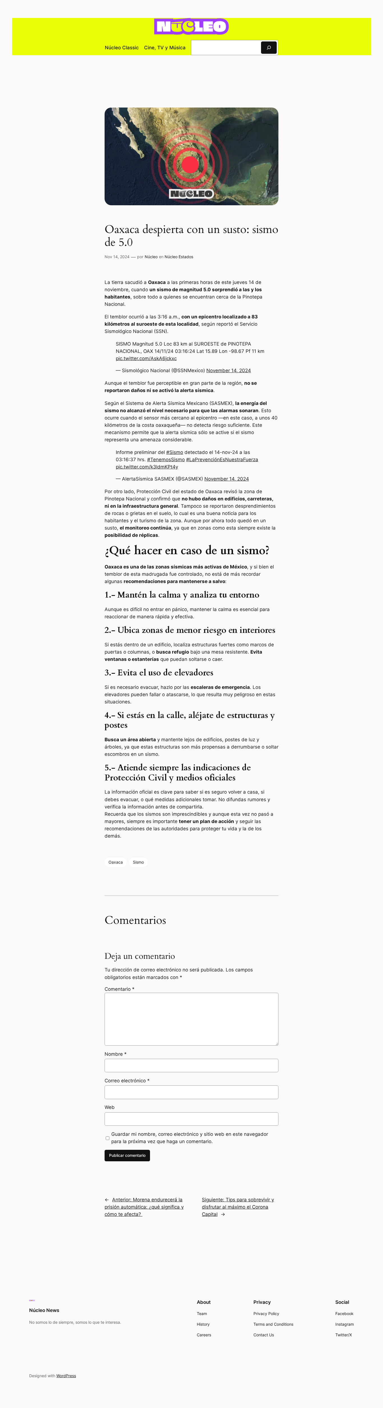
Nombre (116, 1054)
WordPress (66, 1375)
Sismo (138, 862)
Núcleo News (44, 1310)
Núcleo (151, 256)
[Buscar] (269, 47)
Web (110, 1107)
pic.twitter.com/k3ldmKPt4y (147, 467)
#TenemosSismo (166, 459)
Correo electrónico (127, 1080)
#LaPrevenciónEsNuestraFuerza (222, 459)
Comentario (120, 989)
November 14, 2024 (228, 370)
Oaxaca (116, 862)
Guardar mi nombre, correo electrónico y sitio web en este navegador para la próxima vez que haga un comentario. (189, 1137)
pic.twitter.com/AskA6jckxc (146, 358)
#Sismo (174, 452)
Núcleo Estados (179, 256)
